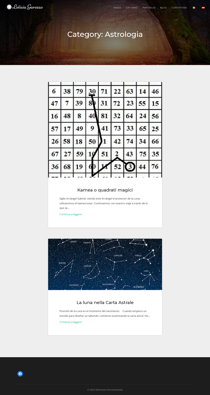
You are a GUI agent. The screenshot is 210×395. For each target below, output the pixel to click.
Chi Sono (132, 7)
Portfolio (149, 7)
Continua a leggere (70, 214)
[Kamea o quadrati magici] (105, 130)
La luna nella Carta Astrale (105, 302)
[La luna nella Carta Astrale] (105, 264)
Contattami (179, 7)
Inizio (117, 7)
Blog (163, 7)
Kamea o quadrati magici (105, 190)
